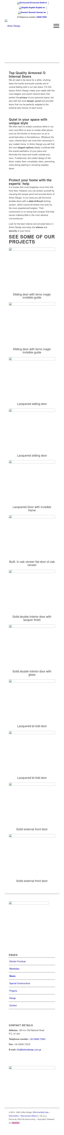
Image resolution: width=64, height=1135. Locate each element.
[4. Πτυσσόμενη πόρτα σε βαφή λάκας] (32, 427)
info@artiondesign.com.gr (29, 1049)
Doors (12, 975)
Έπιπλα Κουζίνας (41, 1112)
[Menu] (54, 25)
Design (12, 998)
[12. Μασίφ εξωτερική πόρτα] (32, 852)
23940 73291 (42, 17)
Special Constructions (19, 983)
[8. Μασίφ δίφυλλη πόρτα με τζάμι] (32, 643)
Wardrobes (14, 968)
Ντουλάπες (14, 1115)
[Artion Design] (26, 25)
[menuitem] (54, 25)
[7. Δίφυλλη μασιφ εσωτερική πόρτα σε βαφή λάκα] (32, 588)
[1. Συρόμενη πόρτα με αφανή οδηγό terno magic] (32, 266)
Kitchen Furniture (17, 961)
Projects (13, 990)
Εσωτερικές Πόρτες (29, 1115)
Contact (13, 1005)
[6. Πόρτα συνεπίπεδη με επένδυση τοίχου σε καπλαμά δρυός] (32, 533)
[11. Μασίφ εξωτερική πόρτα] (32, 801)
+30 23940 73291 (37, 1038)
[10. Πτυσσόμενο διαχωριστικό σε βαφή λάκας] (32, 749)
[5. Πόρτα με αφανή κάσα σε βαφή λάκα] (32, 478)
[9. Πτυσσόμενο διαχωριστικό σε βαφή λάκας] (32, 697)
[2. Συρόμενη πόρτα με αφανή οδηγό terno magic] (32, 320)
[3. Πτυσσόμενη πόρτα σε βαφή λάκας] (32, 375)
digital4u (15, 1123)
